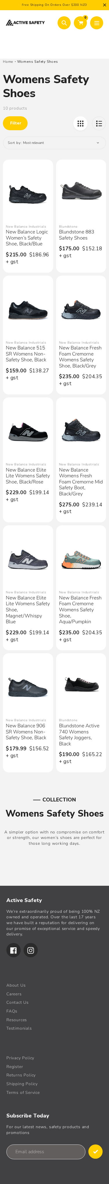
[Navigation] (96, 22)
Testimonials (19, 1028)
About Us (16, 985)
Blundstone (68, 226)
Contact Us (17, 1002)
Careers (14, 994)
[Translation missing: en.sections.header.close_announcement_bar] (105, 5)
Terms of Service (23, 1092)
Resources (16, 1020)
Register (14, 1066)
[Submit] (95, 1151)
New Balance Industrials (26, 226)
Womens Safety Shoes (37, 61)
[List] (99, 123)
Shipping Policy (22, 1084)
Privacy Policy (20, 1058)
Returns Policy (21, 1075)
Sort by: (15, 142)
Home (8, 61)
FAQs (11, 1011)
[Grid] (80, 123)
